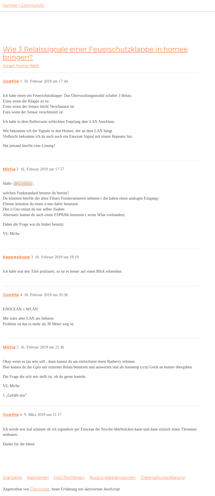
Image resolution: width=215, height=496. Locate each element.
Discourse (40, 489)
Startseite (12, 477)
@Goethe (23, 183)
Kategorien (38, 477)
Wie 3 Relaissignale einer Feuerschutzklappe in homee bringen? (95, 53)
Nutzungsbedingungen (113, 477)
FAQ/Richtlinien (69, 477)
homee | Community (23, 5)
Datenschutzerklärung (163, 477)
